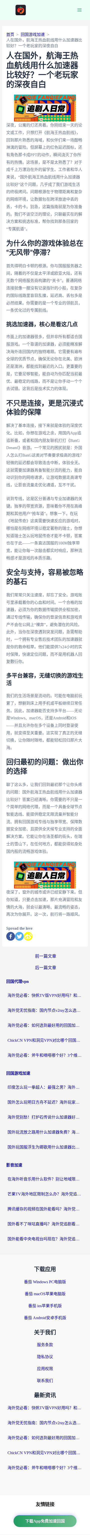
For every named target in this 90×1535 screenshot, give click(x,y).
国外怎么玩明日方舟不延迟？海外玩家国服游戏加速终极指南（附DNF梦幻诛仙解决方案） (45, 1102)
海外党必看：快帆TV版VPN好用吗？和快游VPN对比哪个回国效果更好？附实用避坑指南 (45, 995)
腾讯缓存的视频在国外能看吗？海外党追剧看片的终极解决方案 (45, 1209)
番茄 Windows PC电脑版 (45, 1282)
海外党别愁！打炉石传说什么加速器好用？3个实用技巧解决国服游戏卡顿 (45, 1117)
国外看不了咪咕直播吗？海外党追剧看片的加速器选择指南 (45, 1224)
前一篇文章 (45, 956)
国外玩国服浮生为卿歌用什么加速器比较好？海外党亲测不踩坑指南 (45, 1147)
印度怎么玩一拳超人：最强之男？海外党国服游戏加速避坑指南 (45, 1087)
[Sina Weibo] (28, 936)
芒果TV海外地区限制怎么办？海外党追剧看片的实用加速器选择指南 (45, 1194)
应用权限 (45, 1369)
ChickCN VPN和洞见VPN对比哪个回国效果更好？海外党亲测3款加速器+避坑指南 (45, 1040)
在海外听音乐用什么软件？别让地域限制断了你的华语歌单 (45, 1179)
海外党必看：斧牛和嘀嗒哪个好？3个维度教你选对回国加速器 (45, 1055)
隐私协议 (45, 1357)
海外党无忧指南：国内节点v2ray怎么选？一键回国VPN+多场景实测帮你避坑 (45, 1010)
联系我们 (45, 1381)
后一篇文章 (45, 968)
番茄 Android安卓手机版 (45, 1318)
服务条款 (45, 1345)
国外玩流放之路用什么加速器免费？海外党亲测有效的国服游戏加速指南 (45, 1132)
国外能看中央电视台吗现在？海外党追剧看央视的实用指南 (45, 1239)
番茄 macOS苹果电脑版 (45, 1294)
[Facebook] (10, 936)
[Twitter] (19, 936)
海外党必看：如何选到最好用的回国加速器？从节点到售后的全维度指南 (45, 1025)
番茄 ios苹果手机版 (45, 1306)
